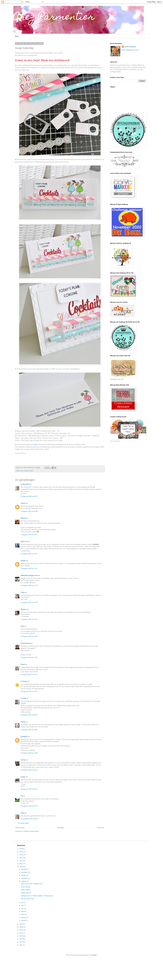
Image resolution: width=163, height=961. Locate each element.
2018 (21, 927)
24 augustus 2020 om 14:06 (29, 730)
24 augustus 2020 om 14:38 (29, 753)
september (24, 878)
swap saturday (25, 470)
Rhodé (23, 664)
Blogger (94, 955)
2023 (21, 858)
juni (22, 905)
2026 (21, 849)
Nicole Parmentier (130, 47)
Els (22, 796)
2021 (21, 864)
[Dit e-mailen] (45, 467)
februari (23, 917)
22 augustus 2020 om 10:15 (29, 535)
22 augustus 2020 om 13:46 (29, 602)
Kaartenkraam (25, 643)
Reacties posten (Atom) (31, 831)
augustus (24, 881)
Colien (23, 592)
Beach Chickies (25, 890)
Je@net (23, 503)
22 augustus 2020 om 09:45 (29, 496)
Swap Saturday (25, 887)
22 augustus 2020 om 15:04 (29, 636)
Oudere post (100, 827)
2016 (21, 933)
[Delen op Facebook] (52, 467)
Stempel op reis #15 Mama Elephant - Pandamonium (37, 896)
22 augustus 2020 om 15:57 (29, 657)
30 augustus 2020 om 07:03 (29, 806)
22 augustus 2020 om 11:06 (29, 554)
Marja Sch (24, 541)
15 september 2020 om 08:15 (29, 819)
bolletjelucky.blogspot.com (29, 575)
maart (23, 914)
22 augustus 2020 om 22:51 (29, 691)
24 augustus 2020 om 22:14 (29, 770)
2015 (21, 936)
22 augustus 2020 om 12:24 (29, 585)
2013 (21, 942)
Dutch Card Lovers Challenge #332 (31, 884)
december (24, 869)
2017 (21, 930)
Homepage (60, 827)
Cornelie (35, 444)
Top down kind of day (27, 899)
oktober (23, 875)
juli (22, 902)
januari (23, 920)
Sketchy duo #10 (26, 893)
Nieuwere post (20, 827)
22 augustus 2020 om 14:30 (29, 619)
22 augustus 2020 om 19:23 (29, 674)
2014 (21, 939)
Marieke (23, 561)
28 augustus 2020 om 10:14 (29, 789)
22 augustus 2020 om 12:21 (29, 568)
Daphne (23, 518)
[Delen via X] (50, 467)
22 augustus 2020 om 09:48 (29, 511)
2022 (21, 861)
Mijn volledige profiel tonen (130, 50)
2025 (21, 852)
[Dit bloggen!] (48, 467)
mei (22, 908)
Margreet (24, 609)
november (24, 872)
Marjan (23, 722)
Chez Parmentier (54, 17)
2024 (21, 855)
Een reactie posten (23, 823)
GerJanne (24, 681)
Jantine (23, 777)
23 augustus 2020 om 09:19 (29, 715)
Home (17, 36)
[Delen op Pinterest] (55, 467)
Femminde (24, 736)
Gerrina (23, 760)
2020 (21, 867)
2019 (21, 924)
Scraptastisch (25, 484)
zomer (31, 470)
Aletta (23, 813)
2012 (21, 945)
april (22, 911)
